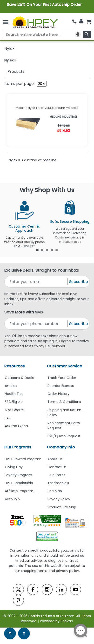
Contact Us (57, 467)
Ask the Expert (16, 425)
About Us (54, 459)
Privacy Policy (58, 499)
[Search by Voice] (78, 34)
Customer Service (64, 366)
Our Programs (17, 447)
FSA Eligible (14, 401)
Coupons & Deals (19, 377)
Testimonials (58, 483)
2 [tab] (42, 249)
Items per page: (19, 83)
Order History (58, 393)
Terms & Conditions (64, 401)
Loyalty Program (18, 475)
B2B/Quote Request (64, 436)
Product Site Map (61, 507)
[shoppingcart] (88, 21)
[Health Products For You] (35, 22)
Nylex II (10, 60)
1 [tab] (37, 249)
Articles (11, 385)
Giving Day (14, 467)
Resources (14, 366)
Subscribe (78, 281)
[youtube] (75, 589)
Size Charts (14, 409)
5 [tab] (56, 249)
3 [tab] (47, 249)
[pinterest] (18, 600)
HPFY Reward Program (23, 459)
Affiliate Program (19, 491)
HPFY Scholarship (19, 483)
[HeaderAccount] (81, 21)
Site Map (54, 491)
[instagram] (47, 589)
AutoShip (12, 499)
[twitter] (18, 589)
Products (15, 71)
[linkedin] (61, 589)
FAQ (8, 417)
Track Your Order (61, 377)
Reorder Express (60, 385)
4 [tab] (51, 249)
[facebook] (32, 589)
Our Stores (56, 475)
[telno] (74, 21)
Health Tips (14, 393)
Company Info (61, 447)
